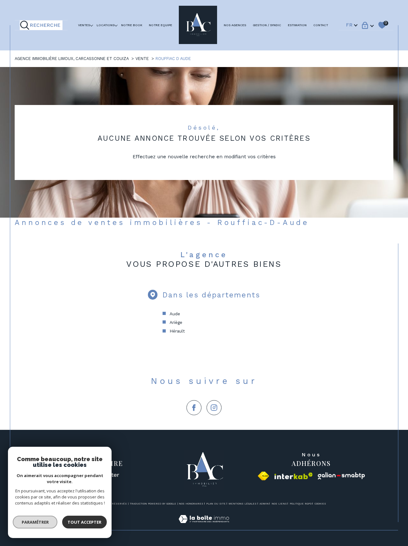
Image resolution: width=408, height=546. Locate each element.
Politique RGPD (301, 503)
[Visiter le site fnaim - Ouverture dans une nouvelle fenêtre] (263, 476)
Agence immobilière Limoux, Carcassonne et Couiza (72, 58)
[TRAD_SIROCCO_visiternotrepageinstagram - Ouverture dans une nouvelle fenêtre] (214, 407)
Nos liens (279, 503)
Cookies (320, 503)
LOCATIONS (105, 25)
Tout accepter (84, 522)
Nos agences (235, 25)
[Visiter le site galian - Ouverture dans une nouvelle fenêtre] (341, 476)
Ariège (176, 322)
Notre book (131, 25)
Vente (142, 58)
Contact (320, 25)
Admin (264, 503)
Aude (175, 313)
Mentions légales (243, 503)
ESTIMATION (297, 25)
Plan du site (216, 503)
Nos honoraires (191, 503)
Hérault (177, 330)
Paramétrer (35, 522)
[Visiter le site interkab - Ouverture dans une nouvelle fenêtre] (293, 476)
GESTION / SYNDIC (267, 25)
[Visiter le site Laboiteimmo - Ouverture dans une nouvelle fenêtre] (204, 526)
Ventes (84, 25)
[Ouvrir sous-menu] (91, 24)
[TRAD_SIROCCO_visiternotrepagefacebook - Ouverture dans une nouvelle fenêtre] (193, 407)
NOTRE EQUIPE (160, 25)
